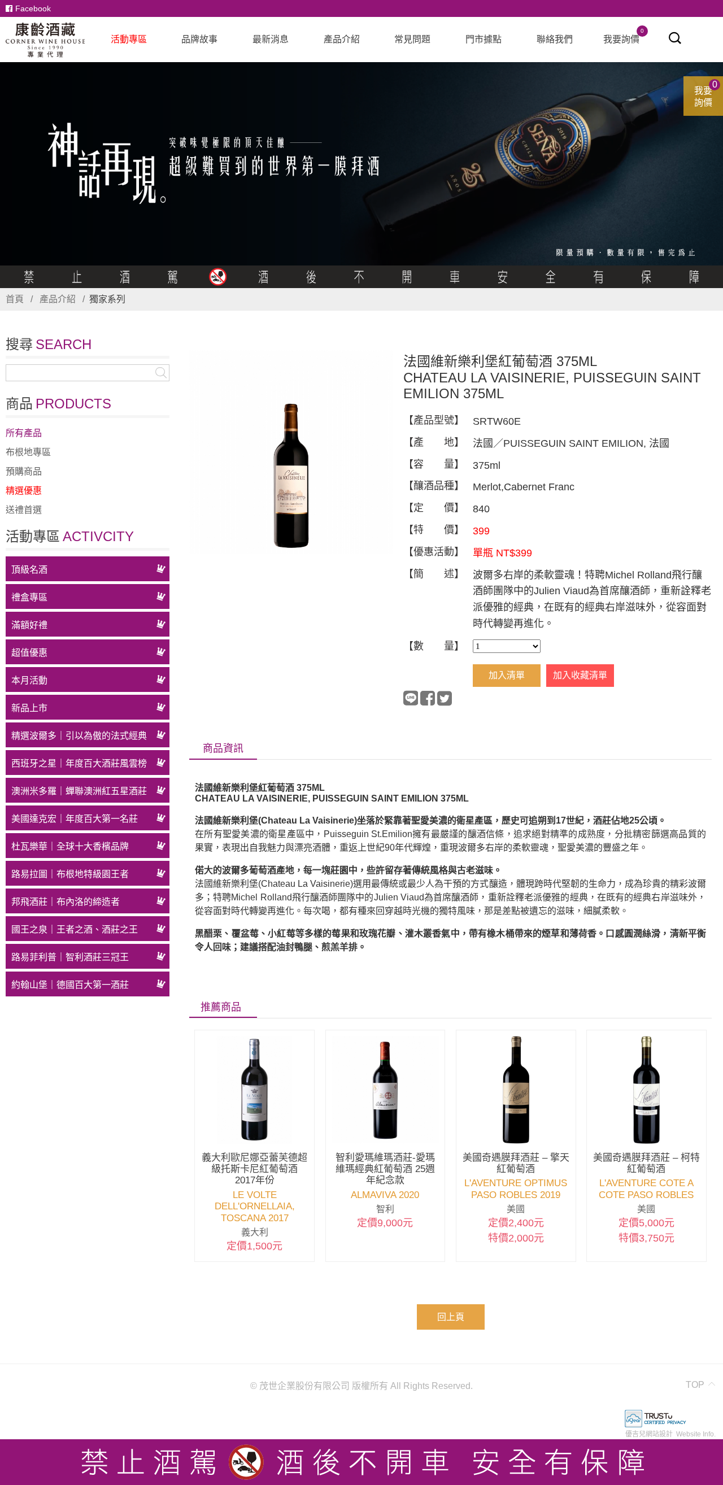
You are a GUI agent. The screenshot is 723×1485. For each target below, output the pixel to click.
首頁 (15, 299)
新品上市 (29, 708)
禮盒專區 (29, 597)
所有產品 (24, 433)
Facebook (33, 8)
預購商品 (24, 471)
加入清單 (507, 675)
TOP (695, 1385)
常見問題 (412, 39)
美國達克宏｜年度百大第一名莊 (74, 819)
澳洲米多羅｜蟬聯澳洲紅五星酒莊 (79, 791)
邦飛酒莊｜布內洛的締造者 (65, 902)
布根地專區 (28, 452)
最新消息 (270, 39)
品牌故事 (199, 39)
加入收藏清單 (580, 675)
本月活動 (29, 680)
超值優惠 (29, 652)
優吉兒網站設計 (649, 1434)
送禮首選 (24, 510)
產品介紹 (342, 39)
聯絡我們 (555, 39)
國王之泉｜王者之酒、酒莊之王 (74, 929)
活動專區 (129, 39)
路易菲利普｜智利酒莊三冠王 (70, 957)
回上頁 (450, 1317)
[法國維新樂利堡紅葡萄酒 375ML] (291, 453)
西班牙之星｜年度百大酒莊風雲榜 (79, 763)
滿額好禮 (29, 625)
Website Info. (696, 1434)
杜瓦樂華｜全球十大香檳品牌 (70, 846)
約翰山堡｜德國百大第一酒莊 (70, 985)
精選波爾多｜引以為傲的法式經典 (79, 736)
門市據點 (483, 39)
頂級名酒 (29, 569)
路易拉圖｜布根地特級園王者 (70, 874)
